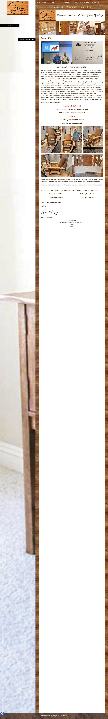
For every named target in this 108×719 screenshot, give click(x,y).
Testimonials (84, 2)
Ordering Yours (56, 2)
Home (38, 2)
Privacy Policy (58, 716)
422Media (53, 716)
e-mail (80, 123)
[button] (100, 38)
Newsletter (95, 2)
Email (72, 224)
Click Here (61, 194)
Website (72, 226)
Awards (74, 2)
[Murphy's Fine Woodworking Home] (18, 7)
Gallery (45, 2)
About (67, 2)
